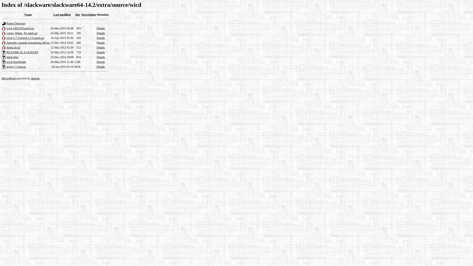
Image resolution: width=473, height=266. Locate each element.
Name (28, 14)
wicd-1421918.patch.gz (20, 28)
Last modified (62, 14)
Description (88, 14)
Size (77, 14)
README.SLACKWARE (22, 52)
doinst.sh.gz (13, 47)
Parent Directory (16, 23)
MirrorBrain (8, 78)
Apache (35, 78)
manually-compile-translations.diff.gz (28, 42)
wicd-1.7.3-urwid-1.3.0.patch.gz (25, 38)
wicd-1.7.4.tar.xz (16, 66)
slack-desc (12, 57)
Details (101, 28)
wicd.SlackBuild (16, 62)
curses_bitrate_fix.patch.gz (22, 33)
